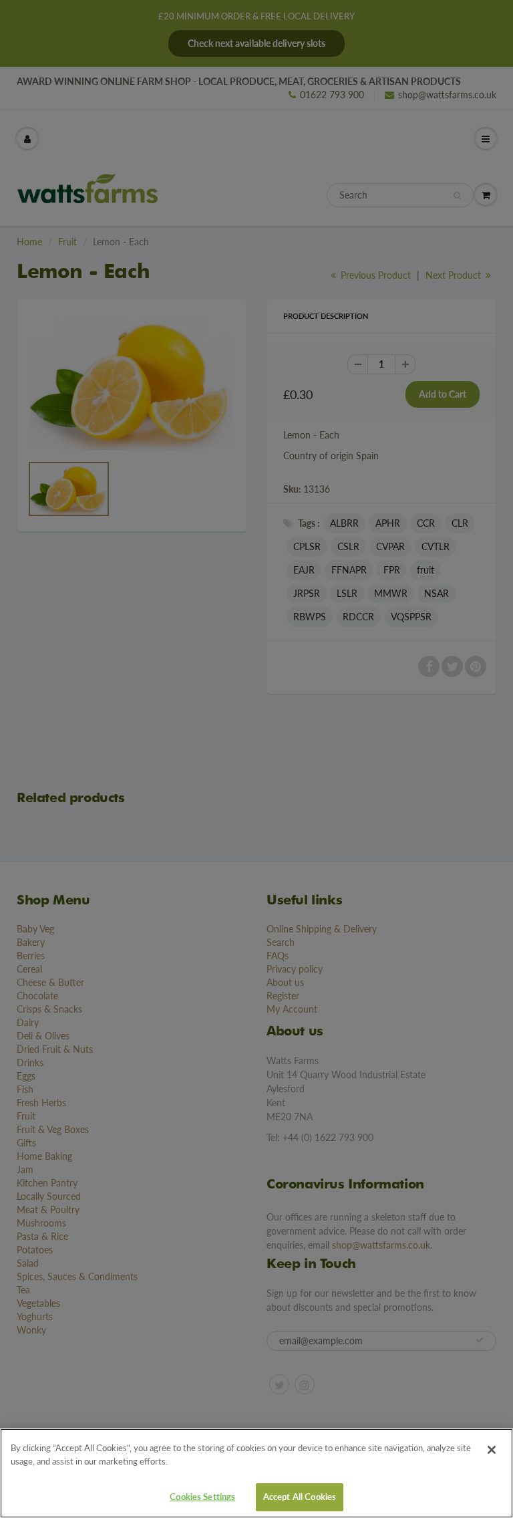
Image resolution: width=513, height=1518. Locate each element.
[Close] (491, 1450)
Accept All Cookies (299, 1496)
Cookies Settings (202, 1496)
